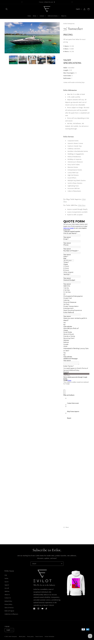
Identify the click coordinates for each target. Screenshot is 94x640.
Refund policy (22, 636)
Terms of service (39, 636)
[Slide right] (58, 60)
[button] (7, 9)
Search (6, 582)
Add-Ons (7, 591)
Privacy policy (30, 636)
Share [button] (67, 527)
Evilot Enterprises (13, 636)
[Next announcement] (72, 2)
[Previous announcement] (22, 2)
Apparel (7, 585)
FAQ (6, 575)
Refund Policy (8, 601)
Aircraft (7, 588)
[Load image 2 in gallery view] (23, 60)
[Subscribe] (61, 563)
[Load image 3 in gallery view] (32, 60)
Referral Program (9, 611)
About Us (7, 594)
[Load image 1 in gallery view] (13, 60)
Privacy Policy (8, 604)
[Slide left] (7, 60)
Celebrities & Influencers (11, 614)
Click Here (81, 205)
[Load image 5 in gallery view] (51, 60)
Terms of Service (9, 607)
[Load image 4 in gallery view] (41, 60)
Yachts (6, 578)
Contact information (49, 636)
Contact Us (8, 598)
